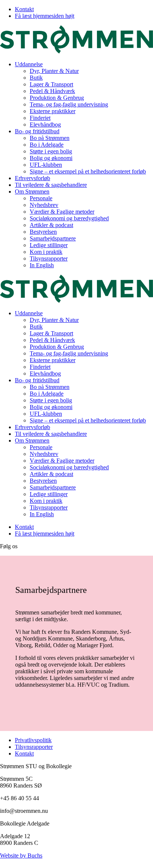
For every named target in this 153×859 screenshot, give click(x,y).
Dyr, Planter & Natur (54, 71)
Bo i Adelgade (47, 144)
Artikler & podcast (51, 225)
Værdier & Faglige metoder (62, 211)
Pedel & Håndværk (52, 91)
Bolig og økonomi (51, 158)
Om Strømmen (32, 191)
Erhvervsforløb (32, 178)
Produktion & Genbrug (57, 98)
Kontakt (24, 9)
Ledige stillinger (49, 245)
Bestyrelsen (43, 232)
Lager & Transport (51, 84)
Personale (41, 198)
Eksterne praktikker (52, 111)
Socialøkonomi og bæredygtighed (69, 218)
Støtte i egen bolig (51, 151)
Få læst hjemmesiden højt (44, 16)
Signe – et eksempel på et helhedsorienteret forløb (88, 171)
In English (42, 265)
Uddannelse (29, 64)
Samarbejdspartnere (53, 238)
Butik (36, 77)
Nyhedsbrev (44, 205)
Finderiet (40, 118)
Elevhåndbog (45, 124)
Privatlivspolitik (33, 740)
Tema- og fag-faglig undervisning (69, 104)
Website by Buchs (21, 855)
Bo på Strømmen (49, 138)
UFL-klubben (46, 165)
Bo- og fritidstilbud (37, 131)
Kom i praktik (46, 252)
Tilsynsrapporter (49, 258)
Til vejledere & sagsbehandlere (51, 185)
